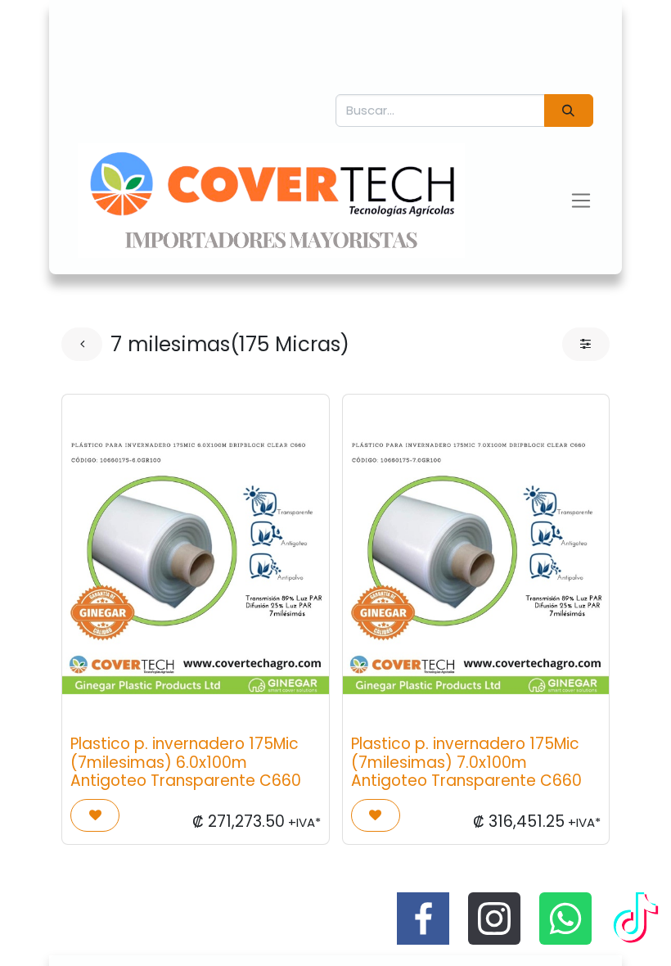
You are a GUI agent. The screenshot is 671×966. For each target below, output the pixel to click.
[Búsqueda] (568, 111)
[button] (94, 816)
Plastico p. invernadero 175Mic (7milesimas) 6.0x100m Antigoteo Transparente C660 (185, 762)
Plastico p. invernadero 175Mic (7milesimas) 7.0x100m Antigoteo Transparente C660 (466, 762)
